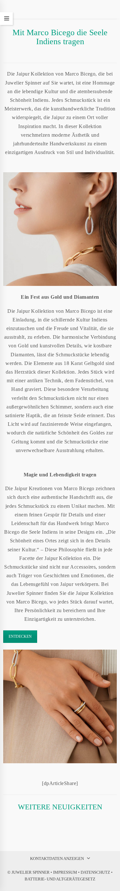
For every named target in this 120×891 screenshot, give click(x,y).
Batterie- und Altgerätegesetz (60, 879)
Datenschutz (95, 872)
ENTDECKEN (20, 636)
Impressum (65, 872)
